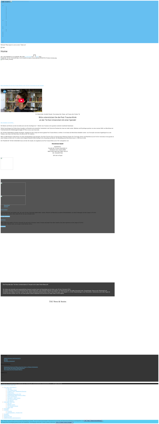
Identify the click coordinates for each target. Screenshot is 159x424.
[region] (58, 73)
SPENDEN (6, 26)
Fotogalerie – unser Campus (14, 16)
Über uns (9, 7)
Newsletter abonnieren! (9, 361)
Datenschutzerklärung (96, 420)
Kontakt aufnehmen (5, 216)
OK (85, 420)
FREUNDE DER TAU (9, 20)
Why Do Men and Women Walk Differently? (14, 368)
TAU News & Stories (12, 17)
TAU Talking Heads (12, 8)
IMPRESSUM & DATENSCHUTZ (12, 36)
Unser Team (10, 25)
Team (37, 56)
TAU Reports (10, 19)
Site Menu (4, 38)
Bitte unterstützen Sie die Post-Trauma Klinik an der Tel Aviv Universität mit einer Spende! (22, 85)
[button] (58, 278)
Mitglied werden (11, 22)
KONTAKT (6, 33)
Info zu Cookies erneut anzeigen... (64, 422)
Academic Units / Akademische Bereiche (18, 9)
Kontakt (6, 359)
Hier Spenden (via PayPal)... (7, 122)
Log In (9, 42)
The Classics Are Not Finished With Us (13, 369)
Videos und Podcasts (12, 15)
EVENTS (6, 28)
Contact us (3, 226)
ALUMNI (6, 32)
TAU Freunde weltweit (13, 24)
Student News (11, 11)
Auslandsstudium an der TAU (15, 12)
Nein (88, 420)
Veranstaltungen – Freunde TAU (15, 30)
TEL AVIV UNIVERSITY (9, 5)
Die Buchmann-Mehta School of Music (17, 13)
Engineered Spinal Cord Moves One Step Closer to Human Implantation (21, 367)
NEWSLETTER (7, 34)
